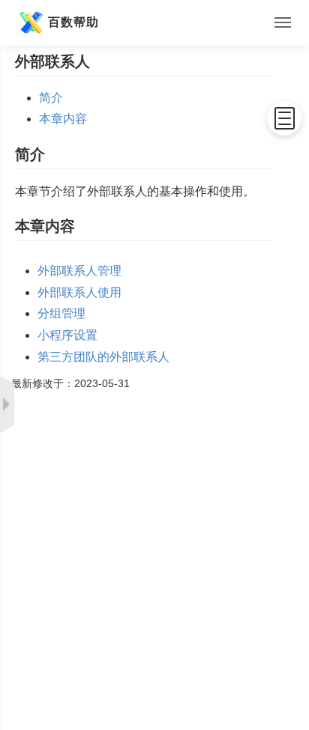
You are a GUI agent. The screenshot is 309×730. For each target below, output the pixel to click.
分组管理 (62, 313)
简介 (51, 97)
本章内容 (63, 118)
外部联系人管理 (80, 270)
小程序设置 (68, 335)
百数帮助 (73, 22)
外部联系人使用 (80, 292)
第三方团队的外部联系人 (104, 356)
